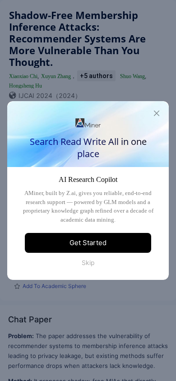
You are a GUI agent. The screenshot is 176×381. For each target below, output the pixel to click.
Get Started (88, 242)
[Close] (156, 113)
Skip (88, 262)
